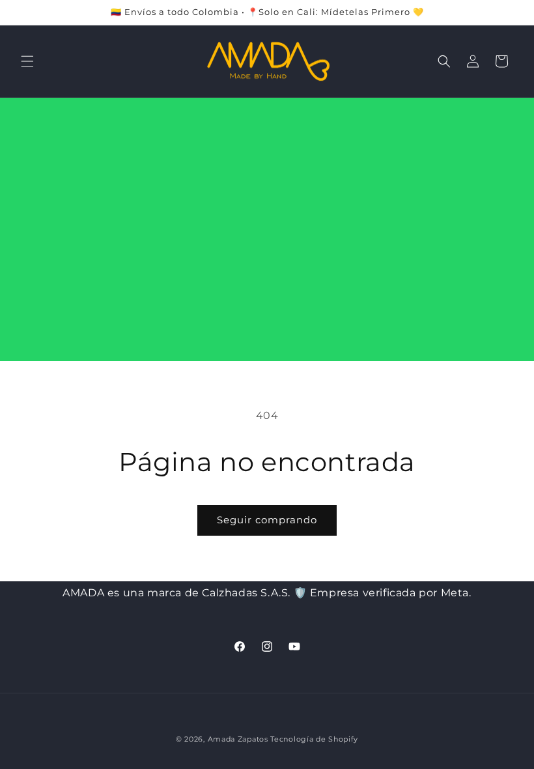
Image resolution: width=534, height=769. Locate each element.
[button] (27, 61)
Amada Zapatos (238, 739)
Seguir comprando (267, 520)
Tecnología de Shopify (314, 739)
